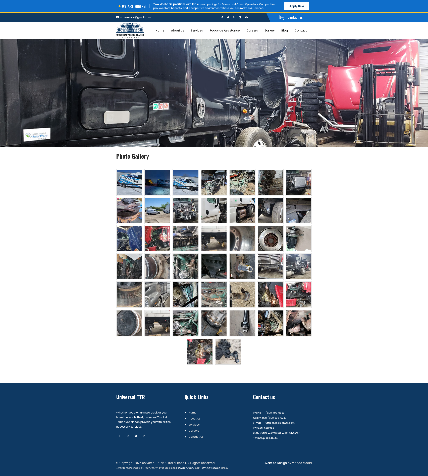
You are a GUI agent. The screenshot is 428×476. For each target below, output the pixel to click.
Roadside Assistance (224, 30)
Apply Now (296, 6)
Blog (284, 30)
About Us (177, 30)
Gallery (269, 30)
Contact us (295, 17)
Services (197, 30)
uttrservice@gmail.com (135, 17)
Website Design (275, 463)
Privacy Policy (186, 467)
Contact (301, 30)
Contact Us (196, 437)
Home (160, 30)
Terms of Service (210, 467)
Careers (252, 30)
